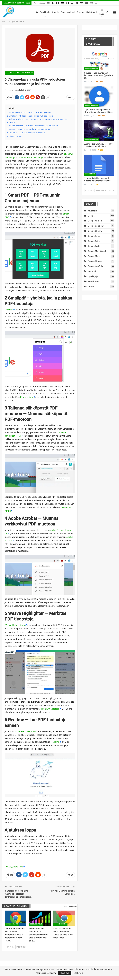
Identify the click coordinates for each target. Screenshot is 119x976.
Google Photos (95, 261)
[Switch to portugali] (77, 2)
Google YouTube (95, 266)
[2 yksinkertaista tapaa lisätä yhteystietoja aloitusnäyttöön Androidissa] (99, 96)
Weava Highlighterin (15, 624)
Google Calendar (95, 226)
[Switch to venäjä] (96, 2)
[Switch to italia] (67, 2)
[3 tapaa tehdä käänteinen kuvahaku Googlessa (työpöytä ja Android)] (99, 59)
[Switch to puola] (72, 2)
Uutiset (91, 286)
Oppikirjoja (45, 12)
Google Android (91, 68)
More (101, 14)
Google (55, 12)
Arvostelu (92, 211)
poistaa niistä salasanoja (31, 157)
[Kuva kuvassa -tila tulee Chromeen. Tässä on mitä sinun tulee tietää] (64, 918)
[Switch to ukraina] (91, 2)
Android (71, 12)
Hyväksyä (64, 973)
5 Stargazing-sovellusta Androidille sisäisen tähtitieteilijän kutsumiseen (18, 894)
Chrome (80, 12)
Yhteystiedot (39, 3)
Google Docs (90, 174)
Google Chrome (13, 73)
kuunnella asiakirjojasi (25, 731)
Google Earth (94, 246)
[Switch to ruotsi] (86, 2)
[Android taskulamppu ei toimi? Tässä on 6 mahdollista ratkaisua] (99, 130)
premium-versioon (50, 708)
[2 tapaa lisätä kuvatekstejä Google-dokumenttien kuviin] (99, 165)
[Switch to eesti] (48, 2)
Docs (63, 12)
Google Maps (94, 256)
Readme (55, 741)
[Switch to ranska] (57, 2)
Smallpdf (9, 309)
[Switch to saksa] (62, 2)
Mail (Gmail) (91, 12)
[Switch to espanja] (81, 2)
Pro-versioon (26, 396)
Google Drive (94, 241)
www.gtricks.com (14, 866)
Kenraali (92, 271)
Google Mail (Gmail (97, 251)
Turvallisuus (93, 281)
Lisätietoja (78, 973)
